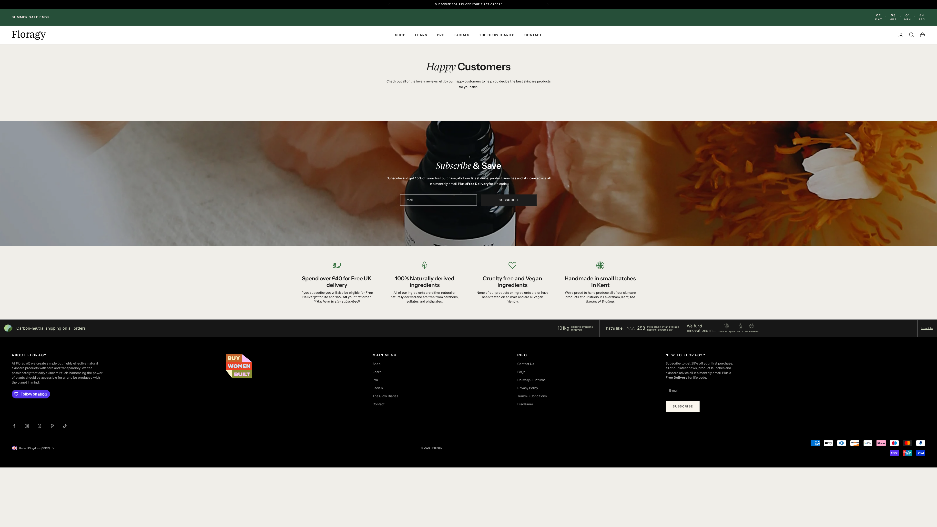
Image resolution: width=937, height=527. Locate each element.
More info (927, 328)
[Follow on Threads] (39, 426)
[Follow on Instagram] (26, 426)
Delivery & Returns (531, 380)
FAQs (521, 372)
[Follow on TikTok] (64, 426)
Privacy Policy (527, 388)
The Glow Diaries (497, 35)
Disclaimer (525, 404)
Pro (441, 35)
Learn (421, 35)
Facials (462, 35)
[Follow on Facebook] (14, 426)
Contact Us (525, 364)
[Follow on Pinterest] (52, 426)
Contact (533, 35)
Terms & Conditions (532, 396)
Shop (400, 35)
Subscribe (509, 200)
